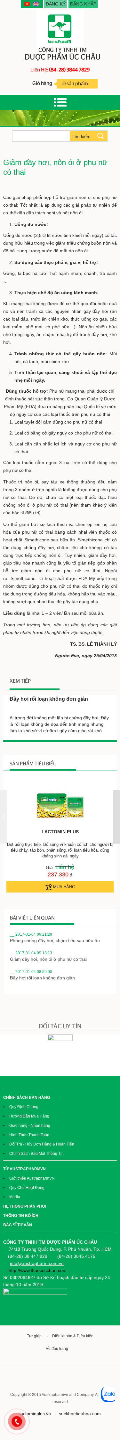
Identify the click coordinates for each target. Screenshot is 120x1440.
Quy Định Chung (23, 1107)
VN (27, 4)
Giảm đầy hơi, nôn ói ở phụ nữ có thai (48, 959)
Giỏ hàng (60, 83)
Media (14, 1197)
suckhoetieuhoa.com (80, 1413)
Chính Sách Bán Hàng (26, 1097)
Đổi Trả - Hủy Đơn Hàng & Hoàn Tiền (41, 1144)
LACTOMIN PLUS (60, 831)
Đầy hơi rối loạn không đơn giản (49, 699)
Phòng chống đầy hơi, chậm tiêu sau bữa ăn (55, 940)
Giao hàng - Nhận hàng (29, 1125)
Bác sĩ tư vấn (17, 1225)
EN (36, 4)
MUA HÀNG (63, 886)
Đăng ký (56, 3)
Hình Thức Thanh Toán (29, 1135)
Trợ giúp (34, 1336)
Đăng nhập (83, 3)
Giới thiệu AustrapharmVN (32, 1178)
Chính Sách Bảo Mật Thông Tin (36, 1153)
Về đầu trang (58, 1348)
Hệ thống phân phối (24, 1206)
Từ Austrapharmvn (24, 1169)
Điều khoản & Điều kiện (72, 1336)
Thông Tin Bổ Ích (20, 1215)
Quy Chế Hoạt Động (26, 1187)
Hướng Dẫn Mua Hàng (29, 1116)
